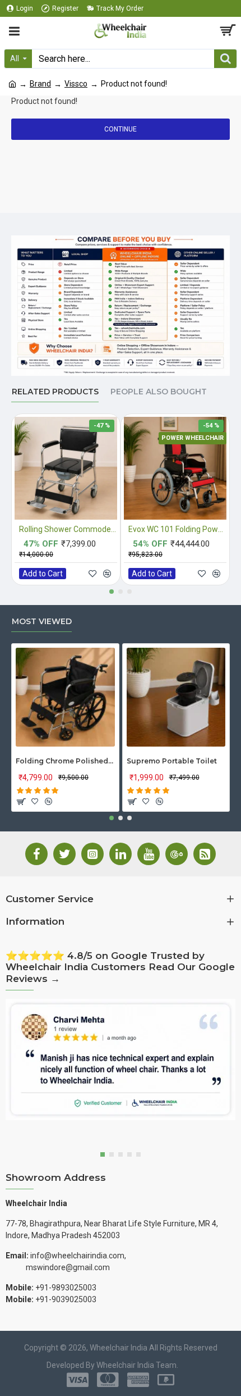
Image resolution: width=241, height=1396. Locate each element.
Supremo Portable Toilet (172, 761)
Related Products (55, 392)
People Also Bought (158, 392)
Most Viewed (42, 621)
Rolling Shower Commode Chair (68, 529)
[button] (111, 591)
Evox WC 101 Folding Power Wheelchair (177, 529)
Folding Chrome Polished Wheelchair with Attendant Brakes (65, 761)
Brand (40, 83)
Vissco (75, 83)
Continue (120, 129)
